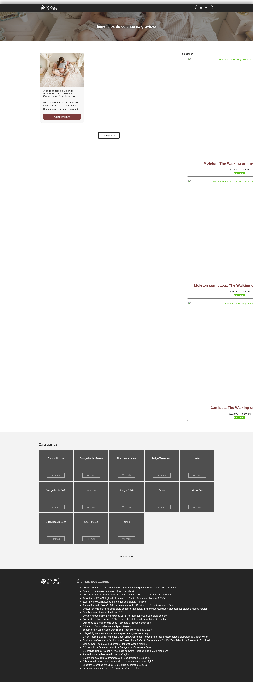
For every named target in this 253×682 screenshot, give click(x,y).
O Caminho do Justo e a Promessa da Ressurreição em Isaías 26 (116, 658)
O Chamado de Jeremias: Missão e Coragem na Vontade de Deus (117, 647)
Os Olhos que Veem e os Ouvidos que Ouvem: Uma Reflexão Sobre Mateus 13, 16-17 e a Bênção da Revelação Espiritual (146, 640)
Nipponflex (197, 490)
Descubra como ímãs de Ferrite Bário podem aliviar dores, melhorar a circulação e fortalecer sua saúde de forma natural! (145, 608)
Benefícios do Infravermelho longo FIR (102, 612)
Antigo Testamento (162, 458)
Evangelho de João (55, 490)
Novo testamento (126, 458)
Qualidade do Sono (56, 522)
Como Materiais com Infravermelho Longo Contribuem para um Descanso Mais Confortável (130, 587)
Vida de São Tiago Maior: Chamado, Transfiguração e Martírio (115, 644)
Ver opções (239, 173)
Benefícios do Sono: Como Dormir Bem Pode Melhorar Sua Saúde (117, 630)
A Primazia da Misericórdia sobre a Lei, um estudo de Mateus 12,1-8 (118, 661)
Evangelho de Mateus (91, 458)
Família (126, 522)
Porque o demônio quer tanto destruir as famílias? (108, 591)
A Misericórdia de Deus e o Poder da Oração (106, 654)
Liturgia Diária (126, 490)
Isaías (197, 458)
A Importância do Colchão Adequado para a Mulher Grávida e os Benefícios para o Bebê (61, 94)
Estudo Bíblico (56, 458)
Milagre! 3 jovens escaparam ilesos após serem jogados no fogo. (116, 633)
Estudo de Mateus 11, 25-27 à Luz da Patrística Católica (112, 668)
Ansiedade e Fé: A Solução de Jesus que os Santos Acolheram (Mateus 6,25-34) (124, 598)
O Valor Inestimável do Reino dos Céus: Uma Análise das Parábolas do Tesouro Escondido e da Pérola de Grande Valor (145, 637)
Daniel (161, 490)
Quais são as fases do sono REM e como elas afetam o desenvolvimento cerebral (125, 619)
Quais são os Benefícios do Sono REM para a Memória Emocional (117, 623)
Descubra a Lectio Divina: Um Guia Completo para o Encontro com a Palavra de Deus (127, 594)
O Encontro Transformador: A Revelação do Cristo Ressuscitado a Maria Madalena (125, 651)
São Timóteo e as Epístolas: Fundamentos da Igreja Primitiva (114, 601)
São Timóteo (91, 522)
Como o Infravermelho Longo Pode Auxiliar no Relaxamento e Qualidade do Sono (125, 616)
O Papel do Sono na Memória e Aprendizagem (107, 626)
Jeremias (91, 490)
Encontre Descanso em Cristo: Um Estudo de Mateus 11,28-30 (115, 665)
